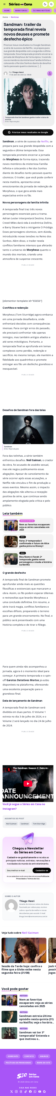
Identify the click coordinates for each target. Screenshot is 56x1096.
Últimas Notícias (41, 10)
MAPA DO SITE (43, 1062)
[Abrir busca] (51, 4)
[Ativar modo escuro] (45, 4)
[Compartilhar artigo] (49, 73)
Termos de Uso (33, 879)
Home (7, 10)
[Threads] (21, 1091)
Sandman (25, 823)
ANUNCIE (44, 1056)
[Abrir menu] (4, 4)
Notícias (15, 17)
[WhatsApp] (35, 1091)
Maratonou (21, 10)
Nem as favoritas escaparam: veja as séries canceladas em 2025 (36, 1003)
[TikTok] (25, 1091)
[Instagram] (16, 1091)
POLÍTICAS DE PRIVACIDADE (18, 1062)
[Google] (44, 1091)
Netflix (45, 141)
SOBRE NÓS (13, 1056)
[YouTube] (39, 1091)
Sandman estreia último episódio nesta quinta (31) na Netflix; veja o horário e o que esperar (36, 1020)
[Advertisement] (28, 281)
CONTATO (29, 1056)
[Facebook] (30, 1091)
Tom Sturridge (39, 823)
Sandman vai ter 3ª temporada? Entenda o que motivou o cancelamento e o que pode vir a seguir (34, 1039)
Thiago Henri (18, 72)
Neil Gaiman (11, 823)
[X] (11, 1091)
